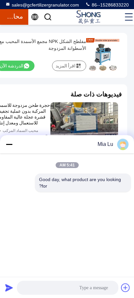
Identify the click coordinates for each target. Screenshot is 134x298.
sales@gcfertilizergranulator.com (45, 4)
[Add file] (125, 287)
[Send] (9, 287)
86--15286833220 (109, 4)
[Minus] (9, 144)
